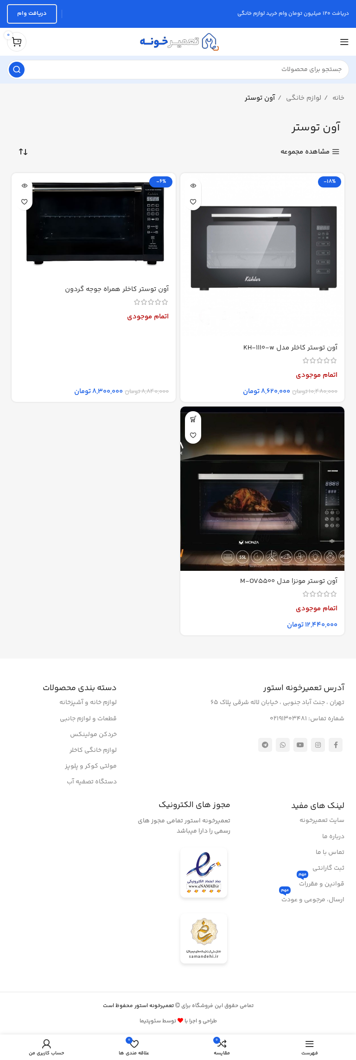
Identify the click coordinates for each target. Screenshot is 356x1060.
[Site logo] (178, 41)
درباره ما (333, 837)
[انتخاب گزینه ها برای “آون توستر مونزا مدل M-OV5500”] (193, 419)
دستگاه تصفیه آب (92, 782)
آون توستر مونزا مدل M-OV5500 (288, 581)
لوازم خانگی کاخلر (93, 750)
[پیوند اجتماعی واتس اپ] (283, 745)
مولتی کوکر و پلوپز (91, 766)
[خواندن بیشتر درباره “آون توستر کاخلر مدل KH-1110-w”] (193, 186)
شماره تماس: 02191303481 (307, 719)
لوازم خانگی (302, 98)
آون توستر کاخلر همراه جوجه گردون (117, 289)
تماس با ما (330, 852)
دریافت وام (32, 13)
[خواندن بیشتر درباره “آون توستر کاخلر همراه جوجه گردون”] (24, 186)
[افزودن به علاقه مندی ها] (193, 202)
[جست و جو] (17, 70)
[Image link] (203, 874)
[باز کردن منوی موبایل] (344, 41)
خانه (337, 98)
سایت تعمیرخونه (321, 820)
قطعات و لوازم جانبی (88, 719)
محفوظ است (139, 1006)
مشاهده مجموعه (305, 152)
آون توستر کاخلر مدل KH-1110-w (290, 348)
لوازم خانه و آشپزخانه (88, 703)
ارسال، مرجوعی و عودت (312, 898)
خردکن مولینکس (93, 735)
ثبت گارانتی (328, 868)
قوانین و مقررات (321, 882)
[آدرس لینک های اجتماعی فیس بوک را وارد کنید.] (336, 745)
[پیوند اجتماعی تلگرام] (265, 745)
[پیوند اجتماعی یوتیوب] (300, 745)
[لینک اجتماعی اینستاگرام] (318, 745)
